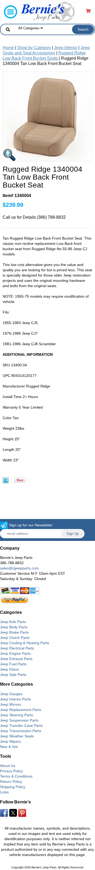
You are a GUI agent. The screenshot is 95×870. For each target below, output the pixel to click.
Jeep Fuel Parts (13, 664)
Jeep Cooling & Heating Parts (24, 643)
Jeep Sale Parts (13, 674)
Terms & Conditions (16, 776)
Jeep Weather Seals (17, 736)
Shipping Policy (12, 787)
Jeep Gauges (11, 694)
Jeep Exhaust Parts (16, 659)
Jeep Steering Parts (16, 715)
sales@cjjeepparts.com (19, 568)
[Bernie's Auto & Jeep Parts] (47, 11)
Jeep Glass (9, 669)
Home (8, 47)
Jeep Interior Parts (15, 699)
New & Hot (9, 747)
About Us (7, 766)
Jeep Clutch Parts (15, 637)
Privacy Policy (11, 771)
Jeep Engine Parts (15, 653)
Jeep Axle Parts (13, 622)
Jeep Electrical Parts (17, 648)
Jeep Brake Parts (14, 632)
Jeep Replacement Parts (20, 710)
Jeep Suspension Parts (19, 720)
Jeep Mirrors (10, 704)
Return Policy (11, 781)
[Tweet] (6, 482)
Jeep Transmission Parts (20, 731)
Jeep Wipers (10, 741)
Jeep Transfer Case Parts (21, 725)
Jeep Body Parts (13, 627)
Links (4, 792)
